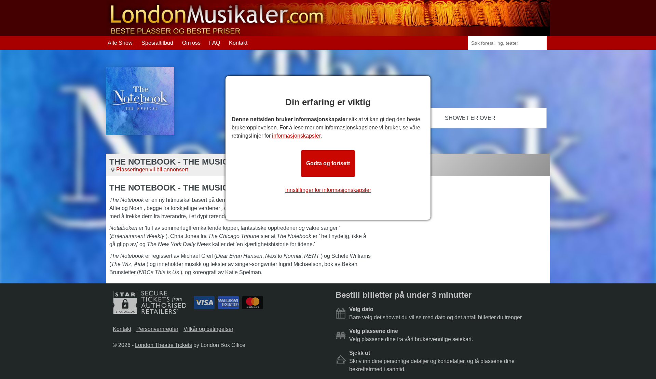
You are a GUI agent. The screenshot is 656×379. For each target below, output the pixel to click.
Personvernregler (157, 329)
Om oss (191, 43)
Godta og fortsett (328, 163)
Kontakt (238, 43)
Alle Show (120, 43)
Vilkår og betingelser (208, 329)
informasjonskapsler (296, 136)
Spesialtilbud (157, 43)
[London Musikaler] (217, 33)
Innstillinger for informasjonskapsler (328, 190)
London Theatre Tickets (163, 345)
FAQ (214, 43)
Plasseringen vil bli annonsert (152, 169)
